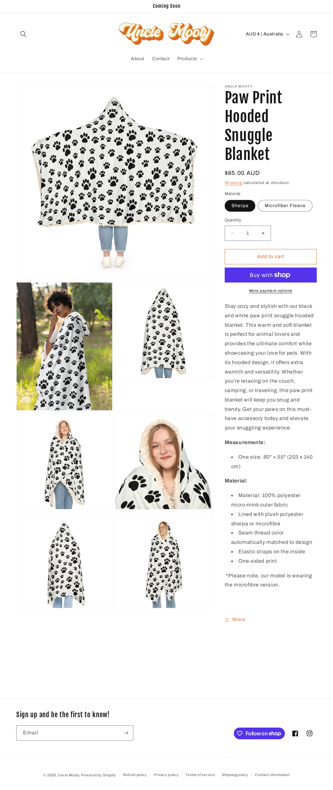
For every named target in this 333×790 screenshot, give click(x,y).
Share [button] (239, 619)
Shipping (234, 182)
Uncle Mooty (69, 775)
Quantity (233, 220)
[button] (23, 34)
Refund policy (135, 775)
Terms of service (200, 775)
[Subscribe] (126, 733)
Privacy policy (166, 775)
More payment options (270, 290)
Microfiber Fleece (285, 205)
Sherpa (240, 205)
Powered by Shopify (98, 775)
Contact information (272, 775)
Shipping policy (235, 775)
